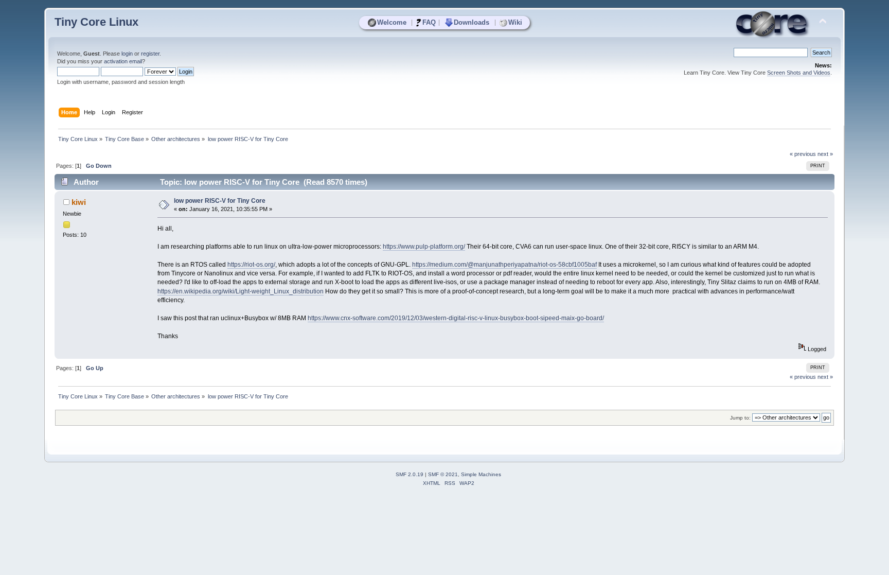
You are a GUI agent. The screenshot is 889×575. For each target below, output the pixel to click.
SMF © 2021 (443, 474)
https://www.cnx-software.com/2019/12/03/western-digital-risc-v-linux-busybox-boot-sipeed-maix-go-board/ (456, 318)
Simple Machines (481, 474)
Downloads (471, 22)
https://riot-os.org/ (251, 264)
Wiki (515, 22)
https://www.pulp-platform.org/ (424, 246)
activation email (123, 61)
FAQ (429, 22)
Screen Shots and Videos (798, 72)
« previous (803, 154)
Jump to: (740, 418)
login (127, 53)
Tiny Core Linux (96, 21)
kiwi (79, 202)
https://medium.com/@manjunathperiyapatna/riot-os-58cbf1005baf (504, 264)
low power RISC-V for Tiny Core (219, 200)
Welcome (391, 22)
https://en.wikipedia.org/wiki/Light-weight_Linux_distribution (240, 291)
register (150, 53)
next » (825, 154)
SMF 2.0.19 (409, 474)
